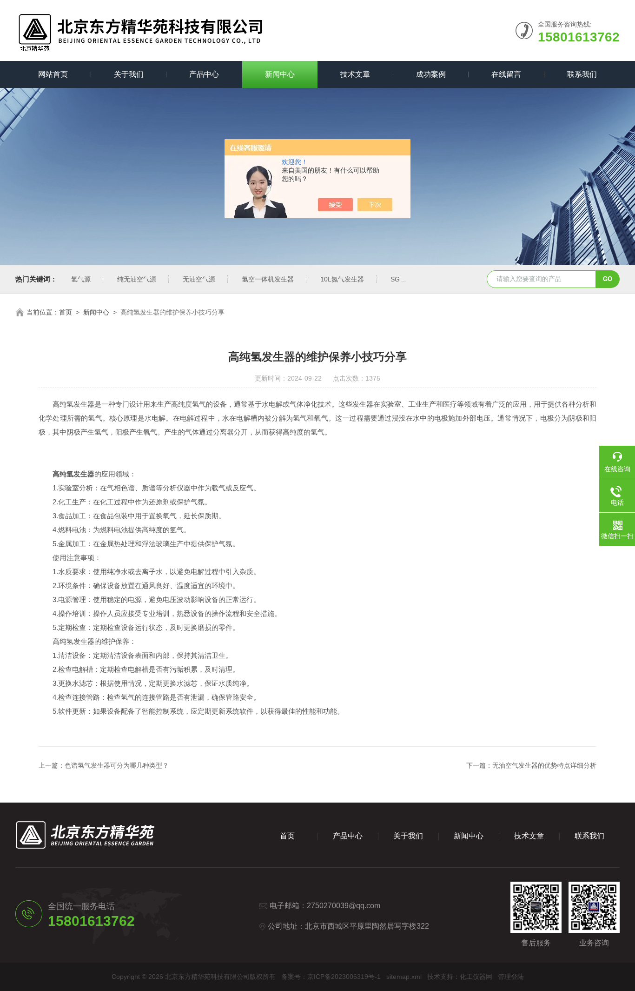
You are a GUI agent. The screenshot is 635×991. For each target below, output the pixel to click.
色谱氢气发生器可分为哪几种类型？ (117, 765)
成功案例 (431, 74)
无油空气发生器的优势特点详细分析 (544, 765)
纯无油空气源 (136, 279)
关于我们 (129, 74)
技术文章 (355, 74)
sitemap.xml (404, 976)
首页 (65, 312)
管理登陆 (511, 976)
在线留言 (506, 74)
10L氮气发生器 (342, 279)
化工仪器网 (476, 976)
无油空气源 (199, 279)
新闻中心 (280, 74)
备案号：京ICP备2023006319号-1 (331, 976)
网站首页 (53, 74)
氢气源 (81, 279)
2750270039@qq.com (343, 906)
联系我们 (582, 74)
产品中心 (204, 74)
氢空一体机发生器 (268, 279)
